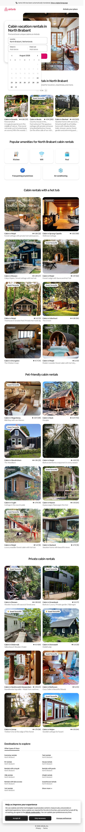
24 (16, 83)
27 (29, 83)
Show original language (59, 3)
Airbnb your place (70, 9)
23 (12, 83)
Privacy (38, 828)
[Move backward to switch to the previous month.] (12, 55)
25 (20, 83)
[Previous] (37, 90)
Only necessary (40, 818)
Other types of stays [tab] (11, 748)
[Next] (46, 90)
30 (12, 87)
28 (33, 83)
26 (25, 83)
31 (16, 87)
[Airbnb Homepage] (10, 9)
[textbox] (18, 49)
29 (38, 83)
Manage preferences (63, 818)
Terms (45, 828)
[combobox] (27, 41)
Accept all (16, 818)
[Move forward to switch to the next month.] (37, 55)
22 (38, 78)
